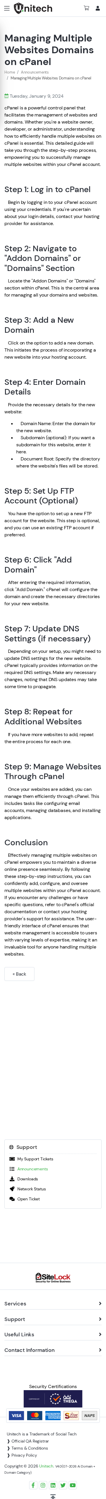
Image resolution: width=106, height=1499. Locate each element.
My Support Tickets (34, 1159)
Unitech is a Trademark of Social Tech (42, 1434)
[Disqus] (53, 1056)
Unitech (46, 1466)
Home (9, 72)
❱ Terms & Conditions (27, 1448)
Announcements (35, 72)
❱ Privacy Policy (22, 1455)
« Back (19, 974)
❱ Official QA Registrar (28, 1441)
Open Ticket (27, 1199)
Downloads (26, 1179)
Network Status (30, 1189)
